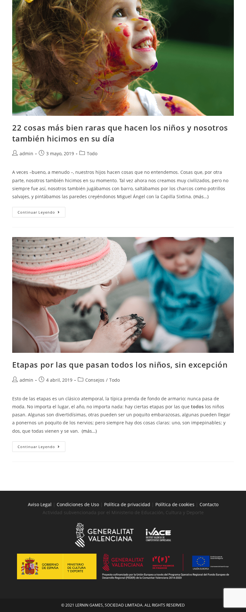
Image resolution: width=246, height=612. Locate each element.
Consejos (94, 380)
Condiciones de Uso (78, 504)
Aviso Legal (40, 504)
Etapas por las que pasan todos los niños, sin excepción (119, 364)
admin (26, 153)
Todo (92, 153)
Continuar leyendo (41, 211)
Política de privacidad (127, 504)
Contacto (209, 504)
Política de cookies (175, 504)
